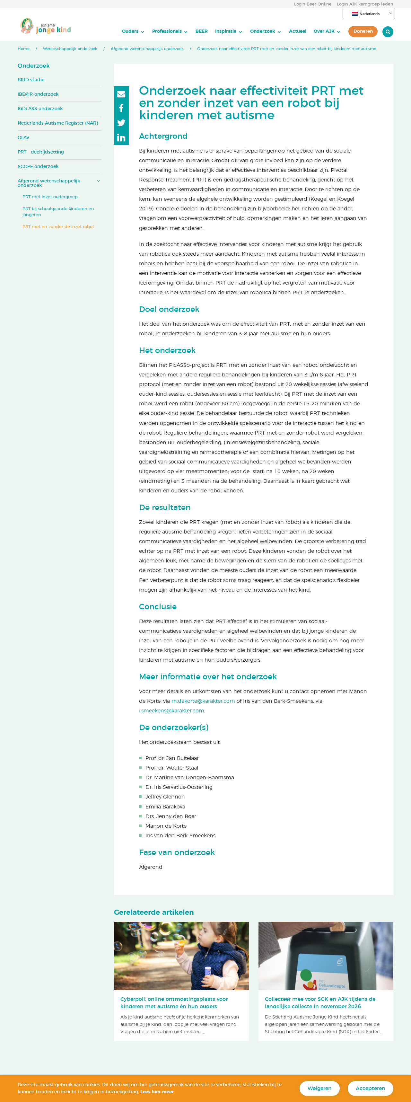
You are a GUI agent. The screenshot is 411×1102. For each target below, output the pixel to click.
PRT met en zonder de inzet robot (58, 227)
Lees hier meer (157, 1092)
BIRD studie (31, 80)
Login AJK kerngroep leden (365, 4)
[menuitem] (133, 31)
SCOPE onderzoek (38, 166)
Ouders (130, 31)
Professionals (167, 31)
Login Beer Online (313, 4)
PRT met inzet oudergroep (50, 197)
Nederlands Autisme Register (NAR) (58, 123)
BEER (202, 31)
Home (24, 49)
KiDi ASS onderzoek (40, 109)
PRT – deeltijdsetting (41, 152)
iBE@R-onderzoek (38, 94)
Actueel (297, 31)
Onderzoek (262, 31)
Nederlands (370, 14)
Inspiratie (225, 31)
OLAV (24, 138)
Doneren (363, 31)
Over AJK (324, 31)
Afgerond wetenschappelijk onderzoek (147, 49)
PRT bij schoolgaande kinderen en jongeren (58, 212)
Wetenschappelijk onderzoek (70, 49)
